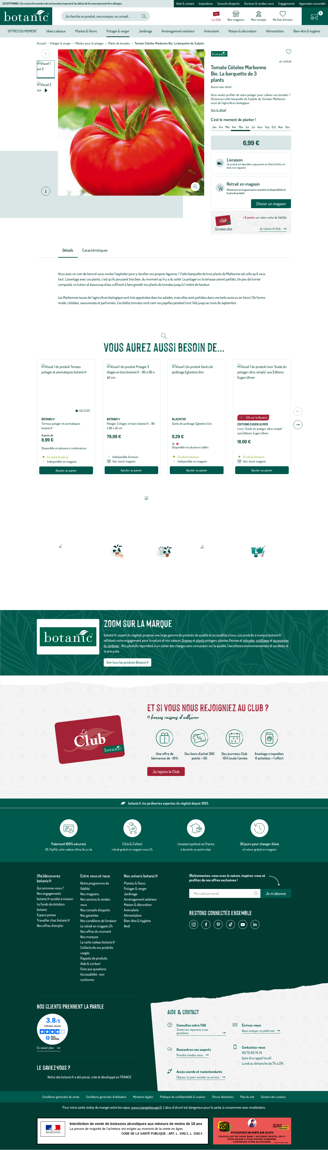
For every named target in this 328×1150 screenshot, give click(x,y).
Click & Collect (132, 844)
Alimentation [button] (275, 31)
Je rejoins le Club (270, 228)
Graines (187, 640)
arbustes (249, 640)
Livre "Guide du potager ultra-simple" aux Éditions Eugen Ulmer (260, 431)
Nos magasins (89, 894)
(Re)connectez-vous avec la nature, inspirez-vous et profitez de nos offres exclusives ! (227, 877)
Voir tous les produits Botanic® (127, 662)
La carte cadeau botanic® (97, 942)
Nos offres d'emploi (50, 925)
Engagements (286, 3)
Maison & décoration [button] (242, 31)
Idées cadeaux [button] (56, 31)
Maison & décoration (138, 904)
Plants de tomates (119, 43)
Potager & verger (60, 43)
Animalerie (131, 910)
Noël (127, 926)
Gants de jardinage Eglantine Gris (192, 423)
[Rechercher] (144, 16)
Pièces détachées (223, 1097)
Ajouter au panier (66, 470)
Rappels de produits (93, 958)
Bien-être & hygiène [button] (306, 31)
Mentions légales (143, 1097)
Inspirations (206, 3)
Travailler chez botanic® (53, 920)
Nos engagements (49, 893)
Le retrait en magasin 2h (96, 926)
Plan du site (247, 1097)
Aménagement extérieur (140, 899)
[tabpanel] (164, 289)
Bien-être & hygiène (137, 920)
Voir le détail (218, 110)
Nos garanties (89, 915)
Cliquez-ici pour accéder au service (198, 1077)
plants (200, 640)
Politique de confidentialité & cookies (183, 1097)
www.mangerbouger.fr (146, 1107)
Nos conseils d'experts (95, 910)
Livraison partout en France (196, 844)
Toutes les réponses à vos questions (192, 1031)
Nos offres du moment (95, 931)
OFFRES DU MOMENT (22, 31)
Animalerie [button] (211, 31)
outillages (262, 640)
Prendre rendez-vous (189, 1055)
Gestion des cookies (273, 1097)
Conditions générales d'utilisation (106, 1097)
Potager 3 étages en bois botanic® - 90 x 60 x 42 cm (131, 426)
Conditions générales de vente (60, 1097)
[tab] (68, 250)
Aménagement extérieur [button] (178, 31)
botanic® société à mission (55, 899)
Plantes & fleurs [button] (86, 31)
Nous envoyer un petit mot (258, 1031)
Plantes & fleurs (134, 883)
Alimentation (133, 915)
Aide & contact (185, 3)
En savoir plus (223, 228)
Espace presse (46, 915)
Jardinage (130, 894)
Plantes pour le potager (89, 43)
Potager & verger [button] (117, 31)
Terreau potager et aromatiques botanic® (61, 426)
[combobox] (102, 16)
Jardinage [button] (145, 31)
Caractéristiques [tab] (95, 250)
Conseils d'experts (228, 3)
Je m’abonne (276, 893)
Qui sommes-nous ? (50, 888)
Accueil (41, 43)
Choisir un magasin (271, 203)
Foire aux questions (93, 969)
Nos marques (89, 937)
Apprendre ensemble (312, 3)
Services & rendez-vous (259, 3)
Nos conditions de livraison (98, 920)
